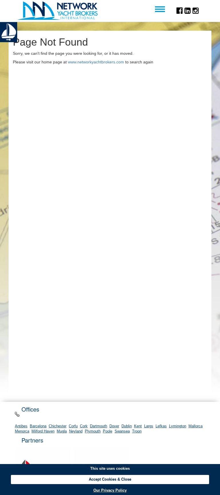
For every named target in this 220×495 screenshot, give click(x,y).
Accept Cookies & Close (110, 479)
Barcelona (38, 426)
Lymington (177, 426)
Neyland (75, 431)
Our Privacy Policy (110, 490)
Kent (138, 426)
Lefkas (161, 426)
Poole (107, 431)
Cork (84, 426)
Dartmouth (98, 426)
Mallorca (195, 426)
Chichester (57, 426)
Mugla (62, 431)
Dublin (126, 426)
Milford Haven (43, 431)
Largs (148, 426)
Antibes (21, 426)
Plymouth (93, 431)
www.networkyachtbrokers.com (96, 62)
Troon (137, 431)
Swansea (122, 431)
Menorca (22, 431)
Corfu (73, 426)
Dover (114, 426)
